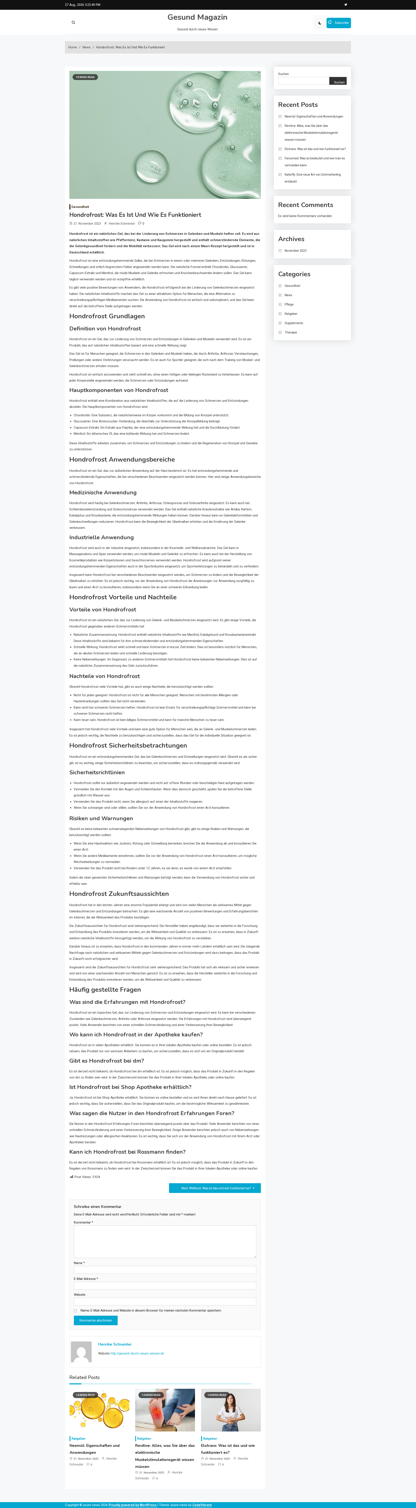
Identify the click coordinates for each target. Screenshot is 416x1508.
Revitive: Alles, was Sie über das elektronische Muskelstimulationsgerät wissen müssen (311, 132)
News (288, 295)
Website (79, 1295)
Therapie (291, 332)
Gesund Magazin (197, 17)
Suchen (283, 74)
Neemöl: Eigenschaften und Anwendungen (314, 116)
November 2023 (296, 250)
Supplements (294, 323)
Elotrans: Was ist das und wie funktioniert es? (315, 149)
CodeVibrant (202, 1505)
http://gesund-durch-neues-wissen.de (137, 1353)
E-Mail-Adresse (86, 1279)
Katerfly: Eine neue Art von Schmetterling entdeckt (313, 178)
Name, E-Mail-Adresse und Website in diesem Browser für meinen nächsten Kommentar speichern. (151, 1310)
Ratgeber (79, 1439)
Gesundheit (80, 207)
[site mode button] (320, 23)
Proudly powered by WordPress (133, 1505)
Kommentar (83, 1222)
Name (79, 1263)
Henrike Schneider (122, 223)
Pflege (289, 304)
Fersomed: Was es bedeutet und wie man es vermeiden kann (315, 162)
